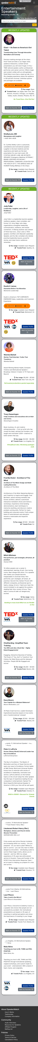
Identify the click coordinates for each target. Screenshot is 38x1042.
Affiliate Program (10, 1027)
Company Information (12, 1016)
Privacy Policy (9, 1035)
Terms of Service (10, 1037)
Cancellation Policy (11, 1039)
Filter (34, 25)
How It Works (9, 1012)
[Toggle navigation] (34, 2)
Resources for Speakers (13, 1025)
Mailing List (8, 1029)
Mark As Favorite (12, 108)
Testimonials (9, 1014)
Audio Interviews (10, 1023)
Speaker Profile (28, 108)
